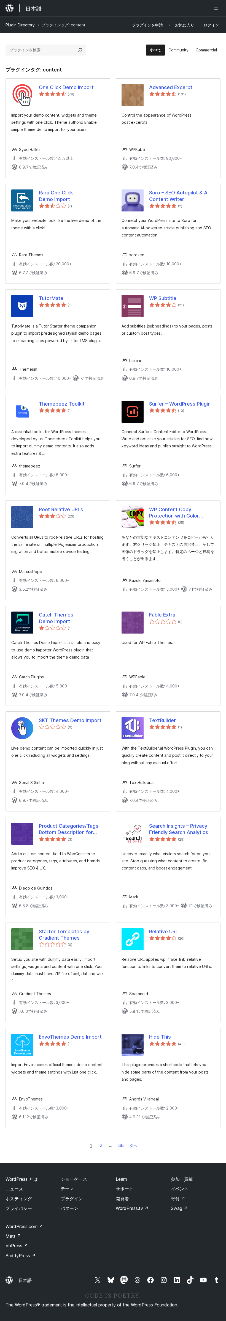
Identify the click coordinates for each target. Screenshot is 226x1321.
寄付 (178, 1198)
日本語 (25, 1280)
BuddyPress (21, 1255)
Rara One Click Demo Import (56, 196)
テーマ (67, 1188)
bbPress (17, 1245)
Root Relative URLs (61, 509)
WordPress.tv (132, 1208)
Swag (179, 1208)
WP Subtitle (162, 298)
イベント (180, 1188)
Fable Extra (162, 615)
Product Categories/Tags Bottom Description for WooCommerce (68, 829)
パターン (69, 1208)
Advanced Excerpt (170, 87)
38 (121, 1145)
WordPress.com (24, 1226)
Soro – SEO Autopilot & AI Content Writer (179, 196)
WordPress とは (22, 1179)
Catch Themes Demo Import (56, 618)
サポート (124, 1188)
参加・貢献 (182, 1179)
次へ (133, 1145)
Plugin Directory (20, 25)
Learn (121, 1179)
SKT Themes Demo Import (70, 720)
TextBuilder (162, 720)
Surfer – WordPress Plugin (180, 404)
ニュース (14, 1188)
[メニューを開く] (217, 8)
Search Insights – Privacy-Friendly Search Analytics (179, 829)
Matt (13, 1236)
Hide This (160, 1037)
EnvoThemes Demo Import (70, 1037)
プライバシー (19, 1208)
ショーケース (74, 1179)
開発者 (122, 1198)
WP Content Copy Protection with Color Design (174, 513)
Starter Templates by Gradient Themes (64, 935)
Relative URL (163, 931)
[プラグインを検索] (80, 50)
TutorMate (51, 298)
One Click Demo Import (66, 87)
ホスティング (19, 1198)
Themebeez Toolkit (62, 404)
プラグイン (72, 1198)
